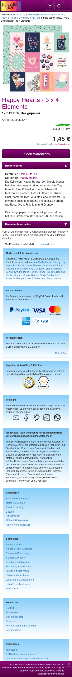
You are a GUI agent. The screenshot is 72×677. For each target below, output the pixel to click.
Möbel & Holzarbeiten (17, 520)
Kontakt (10, 607)
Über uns (11, 621)
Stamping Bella (54, 268)
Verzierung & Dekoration (18, 566)
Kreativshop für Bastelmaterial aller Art (45, 14)
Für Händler (12, 612)
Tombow (10, 278)
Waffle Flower (45, 262)
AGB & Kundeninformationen (21, 654)
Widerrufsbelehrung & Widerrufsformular (27, 658)
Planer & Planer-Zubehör (19, 548)
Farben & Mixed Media (18, 570)
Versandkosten (64, 144)
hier (10, 238)
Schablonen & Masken (18, 561)
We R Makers (35, 278)
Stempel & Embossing (17, 553)
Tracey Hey (59, 262)
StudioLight (53, 275)
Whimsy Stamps (19, 268)
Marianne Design (28, 271)
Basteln (10, 511)
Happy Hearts (28, 178)
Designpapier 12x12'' (29, 17)
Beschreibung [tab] (13, 165)
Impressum (11, 649)
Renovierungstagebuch (18, 524)
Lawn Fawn (12, 271)
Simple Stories (28, 174)
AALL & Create (37, 268)
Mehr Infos (60, 353)
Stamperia (21, 278)
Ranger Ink (44, 271)
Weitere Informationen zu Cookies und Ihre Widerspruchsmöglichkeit (42, 672)
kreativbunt (18, 14)
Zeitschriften (12, 588)
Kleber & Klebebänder (17, 575)
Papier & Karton (8, 17)
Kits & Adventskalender (18, 584)
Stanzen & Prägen (15, 557)
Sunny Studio (54, 278)
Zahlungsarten (13, 629)
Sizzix (43, 275)
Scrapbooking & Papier (18, 498)
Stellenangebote (14, 616)
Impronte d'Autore (15, 265)
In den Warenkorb (36, 153)
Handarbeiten (13, 515)
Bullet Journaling (15, 507)
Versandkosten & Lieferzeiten (21, 625)
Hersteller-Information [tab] (18, 224)
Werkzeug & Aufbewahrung (20, 579)
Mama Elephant (34, 265)
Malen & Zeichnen (15, 502)
